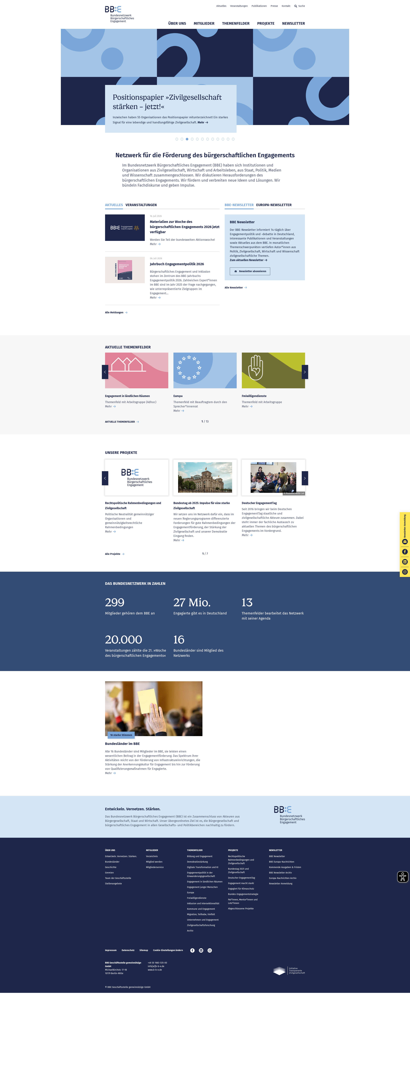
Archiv (190, 930)
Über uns (177, 23)
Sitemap (143, 950)
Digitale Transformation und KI (202, 867)
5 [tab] (197, 139)
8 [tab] (212, 139)
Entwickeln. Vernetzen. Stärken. (121, 856)
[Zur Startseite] (119, 14)
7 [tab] (207, 139)
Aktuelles (221, 5)
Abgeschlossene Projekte (241, 908)
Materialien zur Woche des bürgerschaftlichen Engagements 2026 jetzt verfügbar (184, 227)
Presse (274, 5)
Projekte (266, 23)
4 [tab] (192, 139)
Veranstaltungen (239, 5)
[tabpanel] (205, 81)
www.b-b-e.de (155, 969)
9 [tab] (218, 139)
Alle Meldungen (114, 312)
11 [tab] (228, 139)
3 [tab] (187, 139)
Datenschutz (128, 950)
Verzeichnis (152, 856)
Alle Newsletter (234, 287)
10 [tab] (223, 139)
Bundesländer (112, 861)
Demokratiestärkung (197, 861)
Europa (178, 396)
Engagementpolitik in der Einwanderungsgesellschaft (201, 874)
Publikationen (259, 5)
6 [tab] (202, 139)
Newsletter (293, 23)
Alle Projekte (112, 553)
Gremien (109, 872)
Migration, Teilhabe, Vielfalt (201, 914)
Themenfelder (236, 23)
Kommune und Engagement (201, 909)
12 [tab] (233, 139)
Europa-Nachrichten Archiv (282, 878)
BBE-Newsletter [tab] (239, 205)
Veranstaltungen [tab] (141, 205)
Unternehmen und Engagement (203, 919)
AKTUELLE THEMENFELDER (120, 421)
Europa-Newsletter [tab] (274, 205)
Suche (301, 5)
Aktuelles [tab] (114, 205)
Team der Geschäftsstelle (118, 878)
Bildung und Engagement (199, 856)
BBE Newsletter (242, 222)
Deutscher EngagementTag (259, 503)
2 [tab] (182, 139)
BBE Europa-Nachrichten (281, 861)
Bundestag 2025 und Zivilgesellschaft (238, 871)
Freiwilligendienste (254, 396)
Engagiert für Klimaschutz (241, 888)
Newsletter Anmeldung (280, 883)
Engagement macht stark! (241, 883)
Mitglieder (204, 23)
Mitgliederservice (155, 867)
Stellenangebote (113, 883)
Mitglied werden (154, 861)
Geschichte (110, 867)
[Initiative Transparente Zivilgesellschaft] (289, 970)
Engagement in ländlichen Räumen (127, 396)
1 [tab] (177, 139)
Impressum (111, 950)
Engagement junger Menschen (202, 887)
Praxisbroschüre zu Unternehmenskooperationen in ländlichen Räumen (165, 92)
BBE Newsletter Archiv (280, 872)
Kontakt (286, 5)
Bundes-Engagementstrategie (243, 894)
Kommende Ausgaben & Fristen (285, 867)
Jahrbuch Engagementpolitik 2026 (177, 264)
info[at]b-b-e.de (156, 966)
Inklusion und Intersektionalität (203, 903)
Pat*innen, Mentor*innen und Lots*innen (243, 901)
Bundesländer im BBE (122, 744)
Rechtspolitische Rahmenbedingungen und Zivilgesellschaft (241, 860)
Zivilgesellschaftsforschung (201, 925)
